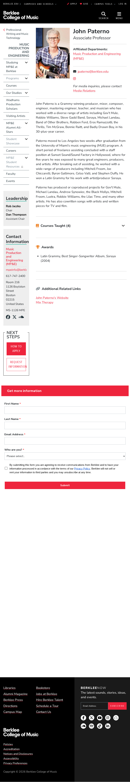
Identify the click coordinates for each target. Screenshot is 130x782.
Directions (10, 706)
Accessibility (11, 758)
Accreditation (11, 749)
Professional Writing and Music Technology (17, 34)
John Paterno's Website (52, 298)
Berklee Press (13, 700)
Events (10, 181)
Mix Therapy (44, 302)
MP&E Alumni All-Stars (13, 127)
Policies (8, 744)
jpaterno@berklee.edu (93, 71)
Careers (11, 151)
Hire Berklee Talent (49, 700)
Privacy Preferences (15, 763)
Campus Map (12, 712)
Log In (123, 4)
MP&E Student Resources (13, 162)
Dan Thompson (16, 215)
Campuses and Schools (39, 4)
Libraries (9, 688)
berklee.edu (11, 4)
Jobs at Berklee (46, 694)
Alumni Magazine (15, 694)
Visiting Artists (15, 116)
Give (85, 4)
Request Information (17, 364)
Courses (11, 86)
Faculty (11, 174)
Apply (73, 4)
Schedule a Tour (47, 706)
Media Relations (84, 91)
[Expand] (123, 225)
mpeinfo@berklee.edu (20, 270)
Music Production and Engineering (18, 50)
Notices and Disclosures (18, 754)
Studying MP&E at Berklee (12, 67)
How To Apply (16, 349)
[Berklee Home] (34, 732)
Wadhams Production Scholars (13, 104)
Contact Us (43, 712)
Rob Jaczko (13, 206)
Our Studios (14, 93)
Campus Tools (104, 4)
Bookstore (43, 688)
